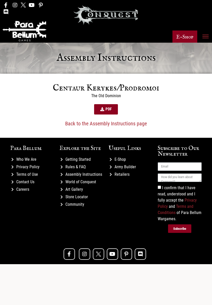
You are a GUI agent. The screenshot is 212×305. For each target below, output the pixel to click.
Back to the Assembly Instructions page (106, 123)
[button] (184, 36)
